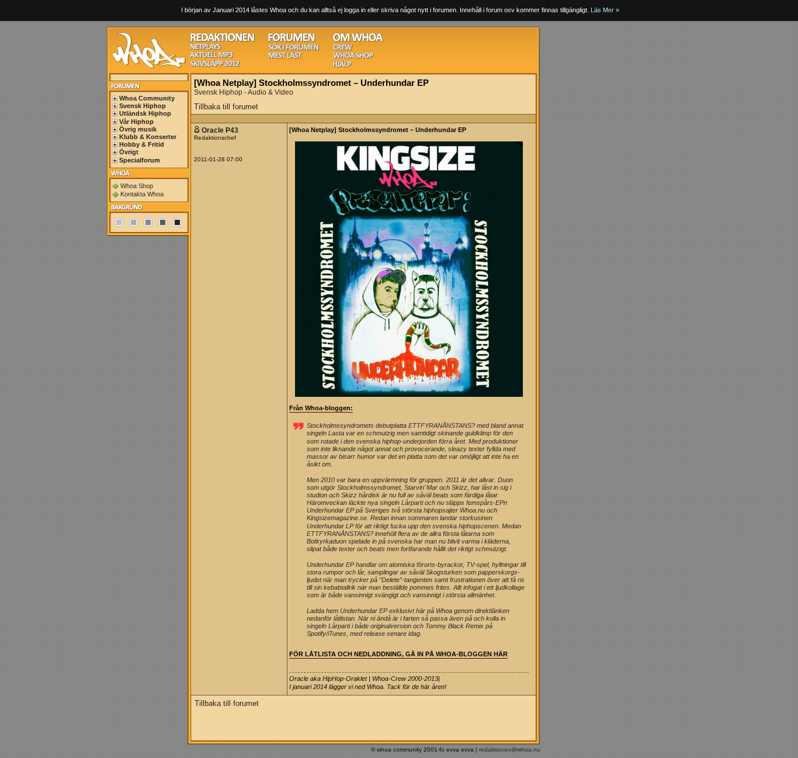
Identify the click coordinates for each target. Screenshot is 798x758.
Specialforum (139, 160)
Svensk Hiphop (142, 105)
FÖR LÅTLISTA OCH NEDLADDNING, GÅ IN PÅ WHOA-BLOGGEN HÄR (398, 653)
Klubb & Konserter (147, 136)
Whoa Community (147, 98)
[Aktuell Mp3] (211, 56)
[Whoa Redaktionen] (222, 40)
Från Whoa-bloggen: (321, 407)
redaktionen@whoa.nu (509, 749)
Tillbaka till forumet (226, 106)
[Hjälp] (342, 66)
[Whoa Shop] (353, 57)
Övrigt (128, 151)
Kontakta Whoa (142, 194)
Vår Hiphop (136, 121)
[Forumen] (291, 40)
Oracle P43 (220, 130)
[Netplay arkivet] (205, 48)
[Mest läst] (285, 57)
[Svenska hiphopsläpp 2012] (214, 65)
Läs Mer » (605, 9)
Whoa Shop (136, 185)
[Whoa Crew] (342, 49)
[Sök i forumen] (293, 49)
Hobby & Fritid (141, 144)
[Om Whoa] (357, 40)
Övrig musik (138, 129)
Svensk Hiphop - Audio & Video (243, 92)
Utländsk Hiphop (145, 113)
